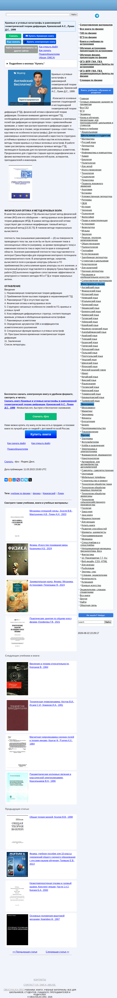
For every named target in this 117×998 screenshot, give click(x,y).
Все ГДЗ (84, 107)
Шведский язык (90, 363)
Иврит (85, 373)
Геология (86, 508)
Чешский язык (89, 359)
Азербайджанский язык (94, 332)
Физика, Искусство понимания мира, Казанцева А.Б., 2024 (49, 547)
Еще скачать (13, 42)
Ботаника (87, 193)
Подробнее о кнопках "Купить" (27, 63)
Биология (87, 159)
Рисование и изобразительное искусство (95, 275)
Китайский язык (90, 377)
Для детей (87, 166)
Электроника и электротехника (88, 450)
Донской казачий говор (94, 370)
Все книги (85, 595)
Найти (83, 602)
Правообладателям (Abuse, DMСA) (49, 56)
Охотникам (87, 474)
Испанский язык (90, 294)
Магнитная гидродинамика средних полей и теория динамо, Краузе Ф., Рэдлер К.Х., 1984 (52, 740)
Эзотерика (87, 438)
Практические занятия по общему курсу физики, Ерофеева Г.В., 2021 (51, 620)
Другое (83, 599)
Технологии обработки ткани (97, 484)
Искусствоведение (91, 170)
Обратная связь (88, 605)
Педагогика (88, 180)
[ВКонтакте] (6, 479)
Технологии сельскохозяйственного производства (92, 502)
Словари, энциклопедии (94, 575)
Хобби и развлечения (93, 445)
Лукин (61, 493)
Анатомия (87, 189)
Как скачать (45, 50)
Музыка (86, 231)
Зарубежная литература (94, 257)
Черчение (87, 210)
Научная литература (92, 271)
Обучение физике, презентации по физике (93, 56)
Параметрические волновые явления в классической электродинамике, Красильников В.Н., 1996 (50, 777)
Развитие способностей (94, 529)
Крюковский (49, 493)
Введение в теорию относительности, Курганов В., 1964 (49, 665)
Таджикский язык (91, 401)
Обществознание (91, 243)
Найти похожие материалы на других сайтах (21, 49)
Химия (85, 156)
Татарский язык (90, 318)
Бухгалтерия (88, 421)
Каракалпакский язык (93, 397)
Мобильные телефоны (93, 477)
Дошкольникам (89, 132)
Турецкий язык (89, 339)
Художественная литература (97, 196)
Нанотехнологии (90, 458)
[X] (30, 479)
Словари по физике (91, 80)
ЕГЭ (82, 111)
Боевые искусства (91, 585)
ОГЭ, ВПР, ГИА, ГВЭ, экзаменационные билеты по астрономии (97, 64)
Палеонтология (90, 247)
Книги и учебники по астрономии (91, 42)
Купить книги (41, 434)
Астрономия (88, 224)
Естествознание (90, 254)
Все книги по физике (92, 29)
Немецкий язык (90, 298)
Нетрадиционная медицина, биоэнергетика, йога (95, 549)
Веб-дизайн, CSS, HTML (94, 561)
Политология (88, 163)
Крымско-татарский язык (95, 328)
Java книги (87, 515)
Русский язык (89, 142)
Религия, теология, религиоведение (90, 238)
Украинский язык (90, 308)
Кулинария (87, 582)
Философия (88, 217)
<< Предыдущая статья (25, 952)
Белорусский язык (91, 311)
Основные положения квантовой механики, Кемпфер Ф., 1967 (47, 917)
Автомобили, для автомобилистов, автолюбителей (90, 464)
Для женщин (88, 522)
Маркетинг (87, 411)
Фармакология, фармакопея (97, 455)
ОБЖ (84, 203)
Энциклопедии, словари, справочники (93, 590)
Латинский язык (90, 304)
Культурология (89, 264)
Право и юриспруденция (95, 220)
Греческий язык (90, 346)
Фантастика (88, 554)
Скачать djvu (41, 416)
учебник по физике (21, 493)
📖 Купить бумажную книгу (39, 36)
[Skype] (26, 479)
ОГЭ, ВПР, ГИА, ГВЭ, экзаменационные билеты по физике (97, 73)
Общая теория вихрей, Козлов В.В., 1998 (51, 817)
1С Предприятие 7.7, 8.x (94, 558)
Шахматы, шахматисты (94, 532)
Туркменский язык (91, 394)
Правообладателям (17, 449)
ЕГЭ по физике (88, 37)
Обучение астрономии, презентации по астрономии (96, 49)
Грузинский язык (90, 387)
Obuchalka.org (14, 990)
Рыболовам (88, 568)
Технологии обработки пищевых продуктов (92, 488)
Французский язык (91, 291)
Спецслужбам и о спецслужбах (90, 543)
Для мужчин (88, 565)
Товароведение (90, 432)
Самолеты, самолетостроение (98, 470)
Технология (88, 173)
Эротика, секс (89, 571)
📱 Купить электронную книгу (39, 42)
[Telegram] (22, 479)
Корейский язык (90, 325)
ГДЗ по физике (88, 33)
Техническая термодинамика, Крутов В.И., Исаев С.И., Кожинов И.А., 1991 (52, 703)
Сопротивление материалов (96, 25)
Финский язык (89, 380)
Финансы (86, 418)
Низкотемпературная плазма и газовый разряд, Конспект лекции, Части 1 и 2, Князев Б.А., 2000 (50, 886)
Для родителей (89, 267)
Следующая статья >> (57, 952)
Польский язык (89, 353)
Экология (87, 234)
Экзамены (85, 114)
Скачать (13, 36)
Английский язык (90, 287)
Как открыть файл (48, 47)
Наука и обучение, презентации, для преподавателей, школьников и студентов (96, 121)
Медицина (87, 539)
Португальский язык (92, 356)
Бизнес (85, 425)
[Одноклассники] (10, 479)
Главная (84, 98)
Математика (88, 139)
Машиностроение (91, 518)
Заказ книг (87, 511)
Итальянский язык (91, 301)
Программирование (92, 535)
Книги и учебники (89, 128)
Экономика (87, 414)
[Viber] (18, 479)
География (87, 250)
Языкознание (89, 383)
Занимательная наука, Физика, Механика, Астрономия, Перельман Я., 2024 (51, 583)
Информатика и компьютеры (97, 152)
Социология (88, 176)
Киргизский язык (90, 390)
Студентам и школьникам (95, 261)
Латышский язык (90, 349)
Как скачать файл (16, 443)
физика (37, 493)
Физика (85, 149)
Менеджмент (88, 407)
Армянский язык (90, 315)
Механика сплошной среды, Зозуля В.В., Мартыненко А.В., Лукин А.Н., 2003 (51, 513)
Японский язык (89, 366)
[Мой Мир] (14, 479)
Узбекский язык (90, 322)
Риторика (87, 200)
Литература (88, 146)
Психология (88, 213)
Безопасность (89, 578)
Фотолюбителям (90, 442)
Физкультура (88, 227)
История (86, 207)
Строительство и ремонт (95, 480)
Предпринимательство (94, 428)
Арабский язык (89, 335)
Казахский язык (90, 342)
